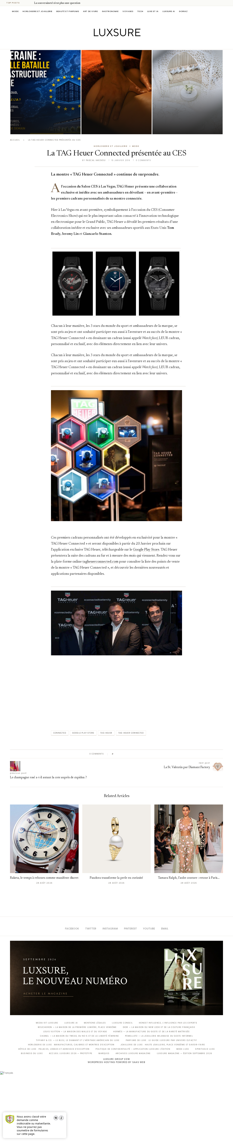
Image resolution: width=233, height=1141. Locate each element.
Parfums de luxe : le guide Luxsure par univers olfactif (161, 1040)
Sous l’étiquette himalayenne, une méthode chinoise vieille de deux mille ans (114, 118)
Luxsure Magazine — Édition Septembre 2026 (184, 1053)
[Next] (31, 3)
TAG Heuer (106, 733)
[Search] (221, 11)
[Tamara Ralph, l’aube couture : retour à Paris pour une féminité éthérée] (188, 839)
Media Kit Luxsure (47, 1022)
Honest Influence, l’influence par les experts (168, 1022)
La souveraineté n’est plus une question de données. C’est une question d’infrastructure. (41, 118)
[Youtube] (124, 44)
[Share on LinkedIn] (130, 753)
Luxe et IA (153, 11)
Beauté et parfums (67, 11)
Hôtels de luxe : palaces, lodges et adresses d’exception (54, 1049)
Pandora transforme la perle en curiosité (116, 878)
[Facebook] (104, 44)
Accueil (15, 140)
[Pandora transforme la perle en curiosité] (116, 839)
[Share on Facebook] (120, 753)
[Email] (129, 44)
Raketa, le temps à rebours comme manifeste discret (44, 878)
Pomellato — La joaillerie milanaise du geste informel (159, 1036)
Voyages (128, 11)
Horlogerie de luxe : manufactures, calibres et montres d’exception (71, 1044)
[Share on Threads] (137, 753)
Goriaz (183, 11)
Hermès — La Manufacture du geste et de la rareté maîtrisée (151, 1031)
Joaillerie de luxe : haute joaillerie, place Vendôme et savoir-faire (163, 1044)
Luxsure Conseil (122, 1022)
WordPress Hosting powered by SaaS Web (116, 1062)
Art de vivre (90, 11)
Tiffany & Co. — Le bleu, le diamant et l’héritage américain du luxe (77, 1040)
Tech (140, 11)
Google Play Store (83, 733)
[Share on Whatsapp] (134, 753)
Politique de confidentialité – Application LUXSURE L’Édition (133, 1049)
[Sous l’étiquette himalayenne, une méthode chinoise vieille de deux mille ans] (116, 92)
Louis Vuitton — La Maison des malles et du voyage (75, 1031)
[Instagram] (114, 44)
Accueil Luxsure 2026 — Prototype (70, 1053)
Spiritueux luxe (205, 1049)
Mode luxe (182, 1049)
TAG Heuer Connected (131, 733)
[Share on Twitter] (123, 753)
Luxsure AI (169, 11)
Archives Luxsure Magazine (133, 1053)
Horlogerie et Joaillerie (37, 11)
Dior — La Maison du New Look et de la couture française (159, 1027)
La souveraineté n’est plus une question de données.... (65, 3)
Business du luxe (32, 1053)
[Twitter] (109, 44)
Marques (103, 1053)
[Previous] (26, 3)
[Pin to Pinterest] (127, 753)
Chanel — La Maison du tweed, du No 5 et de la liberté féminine (79, 1036)
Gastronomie (110, 11)
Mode (15, 11)
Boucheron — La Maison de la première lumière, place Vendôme (77, 1027)
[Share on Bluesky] (141, 753)
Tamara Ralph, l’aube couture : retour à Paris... (189, 878)
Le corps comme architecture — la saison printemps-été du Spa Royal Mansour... (186, 118)
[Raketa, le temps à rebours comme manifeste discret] (44, 839)
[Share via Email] (144, 753)
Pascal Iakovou (29, 128)
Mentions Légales (95, 1022)
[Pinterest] (119, 44)
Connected (59, 733)
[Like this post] (115, 753)
